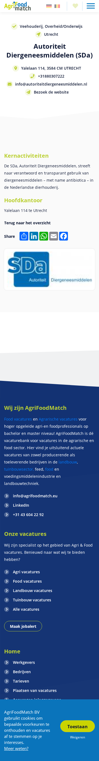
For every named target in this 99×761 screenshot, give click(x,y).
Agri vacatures (26, 571)
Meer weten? (16, 748)
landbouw (68, 462)
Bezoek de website (51, 92)
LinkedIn (21, 505)
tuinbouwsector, (19, 469)
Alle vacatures (26, 609)
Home (12, 651)
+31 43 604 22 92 (28, 514)
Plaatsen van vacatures (35, 690)
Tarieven (21, 681)
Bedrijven (22, 671)
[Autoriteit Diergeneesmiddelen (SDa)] (49, 269)
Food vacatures (18, 419)
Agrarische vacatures (59, 419)
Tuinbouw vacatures (32, 599)
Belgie (57, 6)
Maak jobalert (23, 626)
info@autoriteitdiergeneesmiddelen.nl (51, 84)
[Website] (17, 6)
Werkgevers (24, 662)
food (49, 469)
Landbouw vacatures (32, 590)
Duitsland (49, 6)
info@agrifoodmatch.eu (35, 495)
